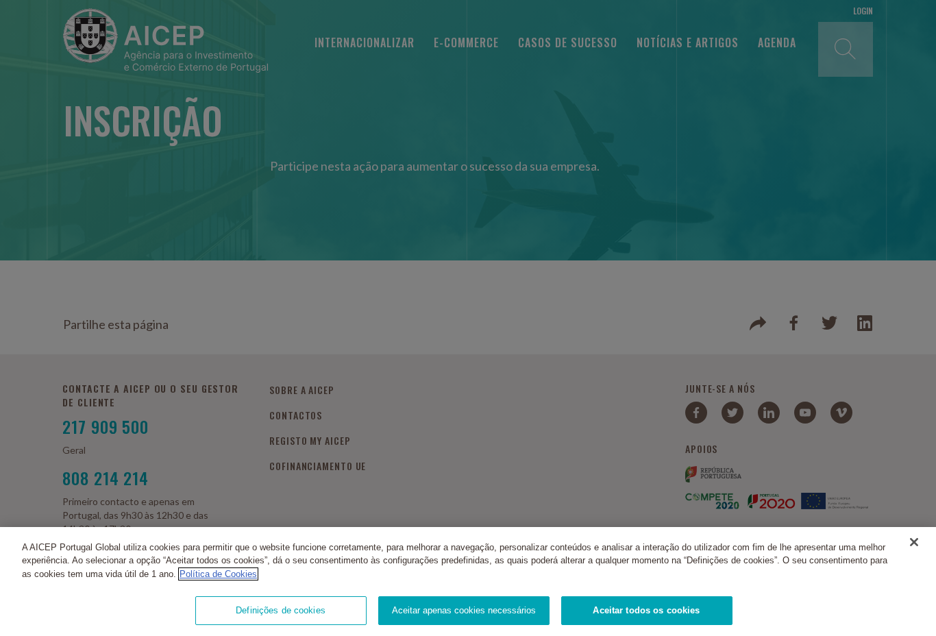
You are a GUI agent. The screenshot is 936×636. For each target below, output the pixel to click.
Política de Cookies (218, 574)
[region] (468, 581)
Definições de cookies (280, 610)
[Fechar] (914, 542)
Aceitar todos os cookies (646, 610)
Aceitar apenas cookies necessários (464, 610)
